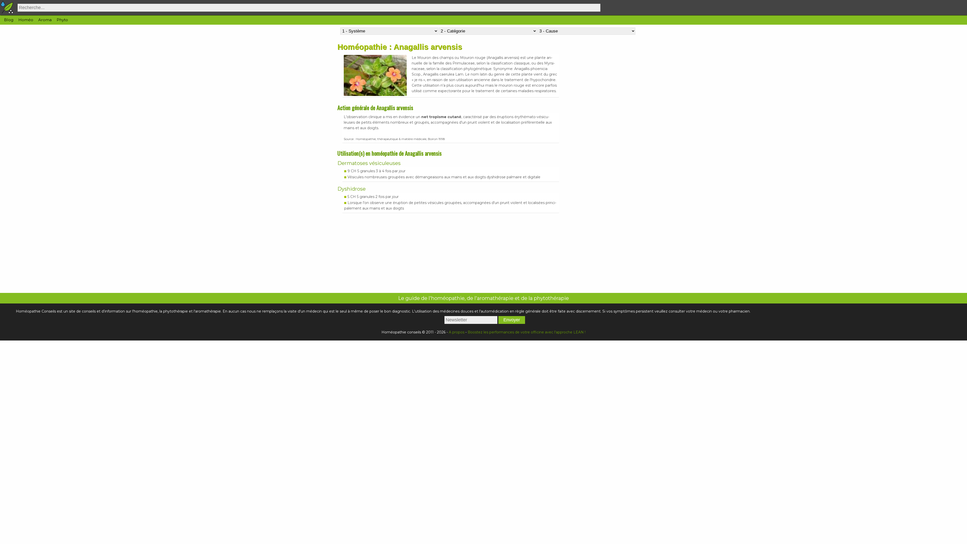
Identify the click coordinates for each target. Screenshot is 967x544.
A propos (456, 332)
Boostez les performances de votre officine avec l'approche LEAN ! (526, 332)
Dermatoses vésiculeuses (369, 163)
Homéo (25, 19)
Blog (8, 19)
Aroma (45, 19)
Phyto (62, 19)
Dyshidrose (351, 189)
